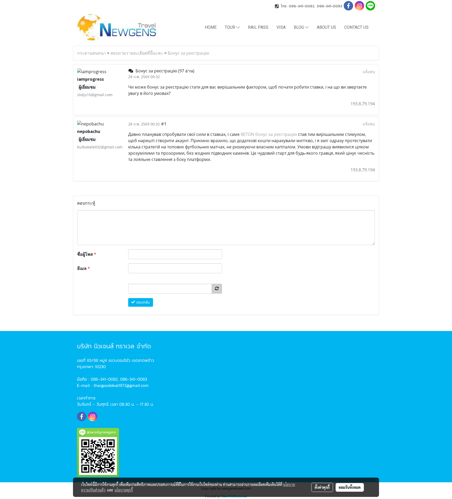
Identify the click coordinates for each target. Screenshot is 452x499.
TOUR (230, 27)
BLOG (299, 27)
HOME (211, 27)
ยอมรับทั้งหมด (350, 487)
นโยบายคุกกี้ (124, 490)
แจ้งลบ (369, 71)
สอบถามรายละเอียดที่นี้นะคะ (136, 53)
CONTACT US (356, 27)
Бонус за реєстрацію (188, 53)
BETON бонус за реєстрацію (269, 134)
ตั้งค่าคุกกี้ (322, 487)
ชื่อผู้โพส (86, 254)
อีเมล (83, 268)
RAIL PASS (258, 27)
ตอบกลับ (142, 302)
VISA (281, 27)
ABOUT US (326, 27)
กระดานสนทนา (91, 53)
